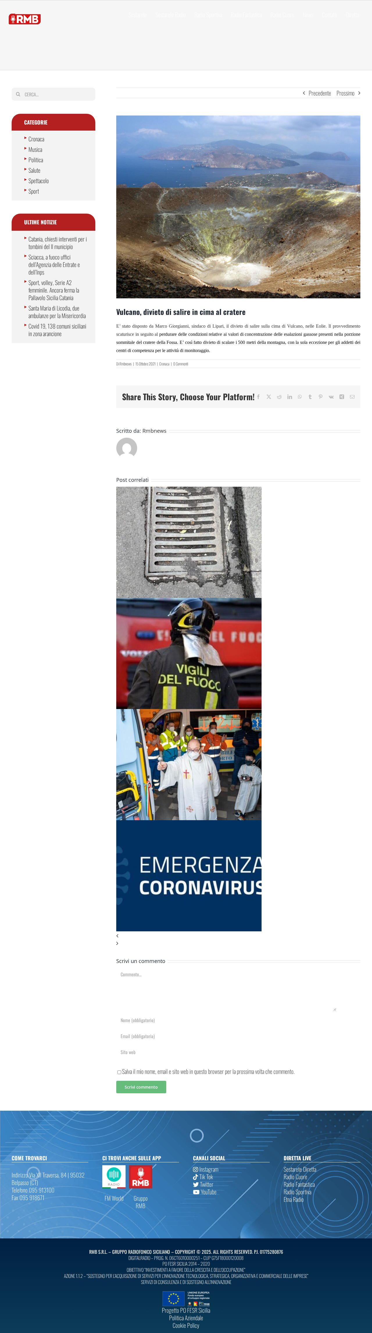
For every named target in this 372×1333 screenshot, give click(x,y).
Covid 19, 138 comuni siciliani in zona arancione (57, 330)
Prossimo (346, 93)
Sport (33, 191)
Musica (35, 149)
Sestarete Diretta (300, 1169)
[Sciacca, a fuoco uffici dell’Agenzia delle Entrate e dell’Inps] (189, 601)
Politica (35, 159)
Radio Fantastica (299, 1184)
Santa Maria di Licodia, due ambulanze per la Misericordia (57, 312)
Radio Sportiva (297, 1191)
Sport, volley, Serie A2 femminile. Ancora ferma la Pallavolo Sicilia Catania (53, 290)
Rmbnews (125, 364)
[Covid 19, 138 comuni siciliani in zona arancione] (189, 824)
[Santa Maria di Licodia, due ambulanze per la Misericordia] (189, 712)
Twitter (206, 1184)
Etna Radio (294, 1199)
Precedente (320, 93)
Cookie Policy (186, 1325)
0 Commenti (180, 364)
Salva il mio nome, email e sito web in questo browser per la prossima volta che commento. (208, 1071)
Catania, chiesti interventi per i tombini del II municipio (57, 243)
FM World (114, 1198)
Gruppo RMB (141, 1202)
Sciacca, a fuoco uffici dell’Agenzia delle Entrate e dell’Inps (54, 264)
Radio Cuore (295, 1176)
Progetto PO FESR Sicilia (186, 1310)
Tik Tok (205, 1176)
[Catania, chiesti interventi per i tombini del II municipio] (189, 490)
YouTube (208, 1191)
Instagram (208, 1169)
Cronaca (164, 364)
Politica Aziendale (186, 1317)
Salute (34, 170)
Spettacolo (38, 180)
